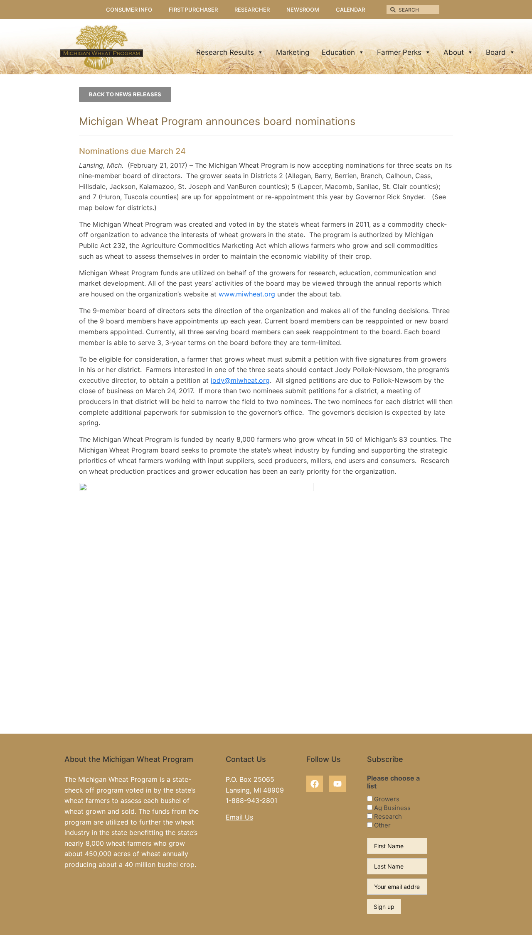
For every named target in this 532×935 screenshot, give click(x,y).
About (453, 52)
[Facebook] (314, 784)
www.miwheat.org (247, 294)
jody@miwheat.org (240, 380)
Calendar (350, 9)
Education (338, 52)
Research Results (225, 52)
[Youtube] (337, 784)
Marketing (292, 52)
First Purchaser (193, 9)
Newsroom (302, 9)
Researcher (252, 9)
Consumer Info (129, 9)
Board (496, 52)
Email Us (239, 817)
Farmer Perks (399, 52)
